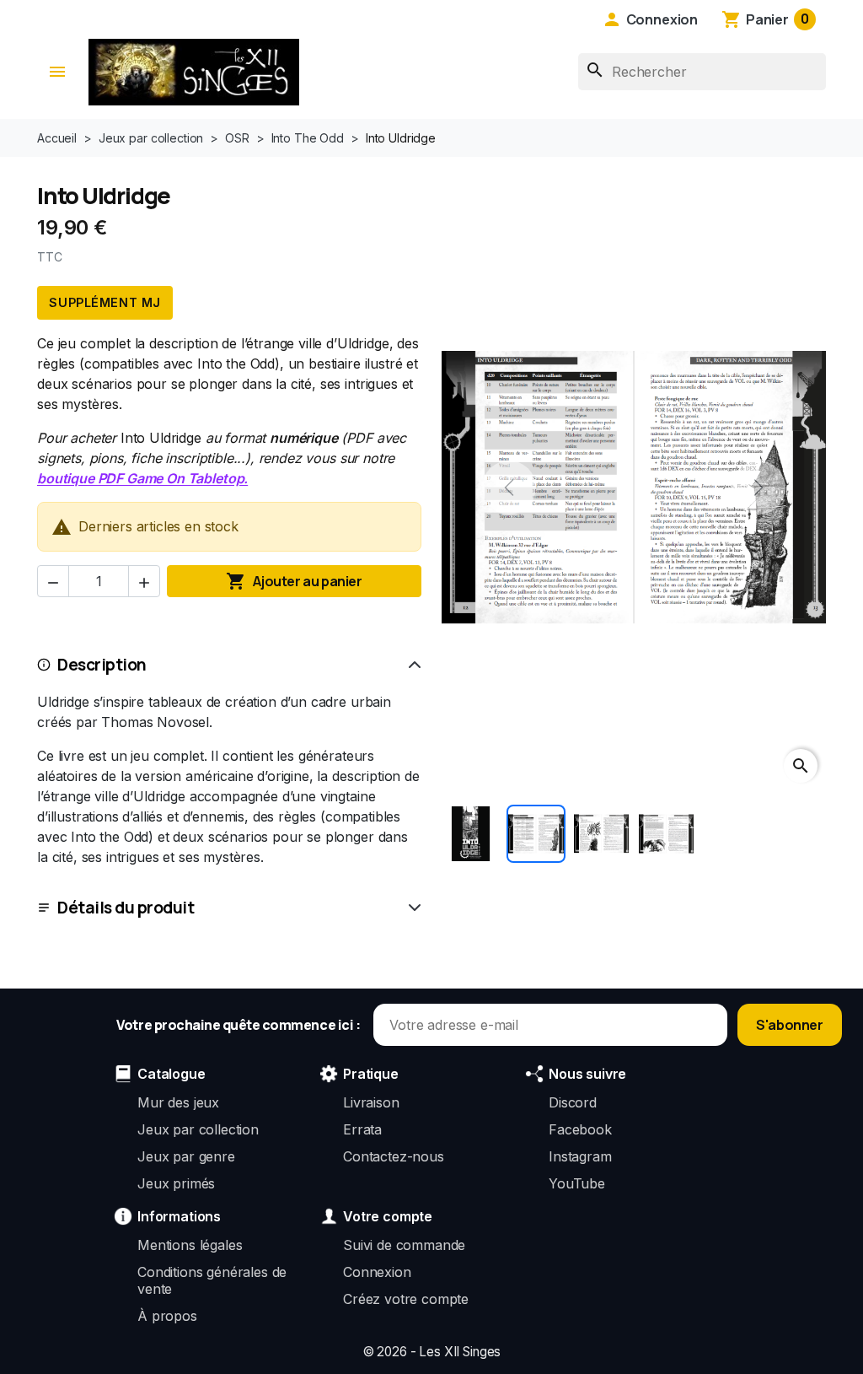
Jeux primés (176, 1183)
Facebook (580, 1129)
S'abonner (789, 1025)
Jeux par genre (186, 1156)
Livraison (371, 1102)
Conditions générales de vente (212, 1280)
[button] (650, 19)
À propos (167, 1315)
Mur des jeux (178, 1102)
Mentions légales (189, 1245)
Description (102, 665)
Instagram (580, 1156)
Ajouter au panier (294, 581)
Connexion (377, 1272)
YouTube (577, 1183)
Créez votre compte (406, 1298)
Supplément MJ (105, 302)
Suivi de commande (404, 1245)
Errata (362, 1129)
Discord (573, 1102)
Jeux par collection (198, 1129)
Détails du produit (125, 908)
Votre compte (387, 1216)
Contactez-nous (393, 1156)
